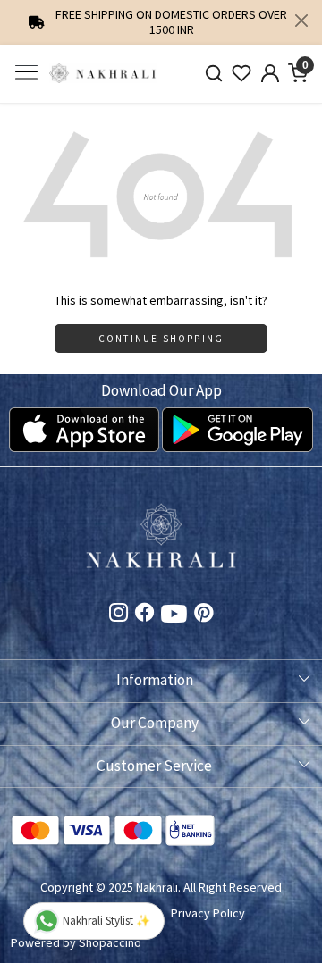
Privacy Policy (208, 913)
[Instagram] (118, 614)
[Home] (103, 73)
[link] (213, 73)
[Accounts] (270, 73)
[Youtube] (174, 617)
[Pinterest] (203, 614)
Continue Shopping (161, 338)
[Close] (301, 20)
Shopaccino (110, 942)
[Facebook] (144, 614)
